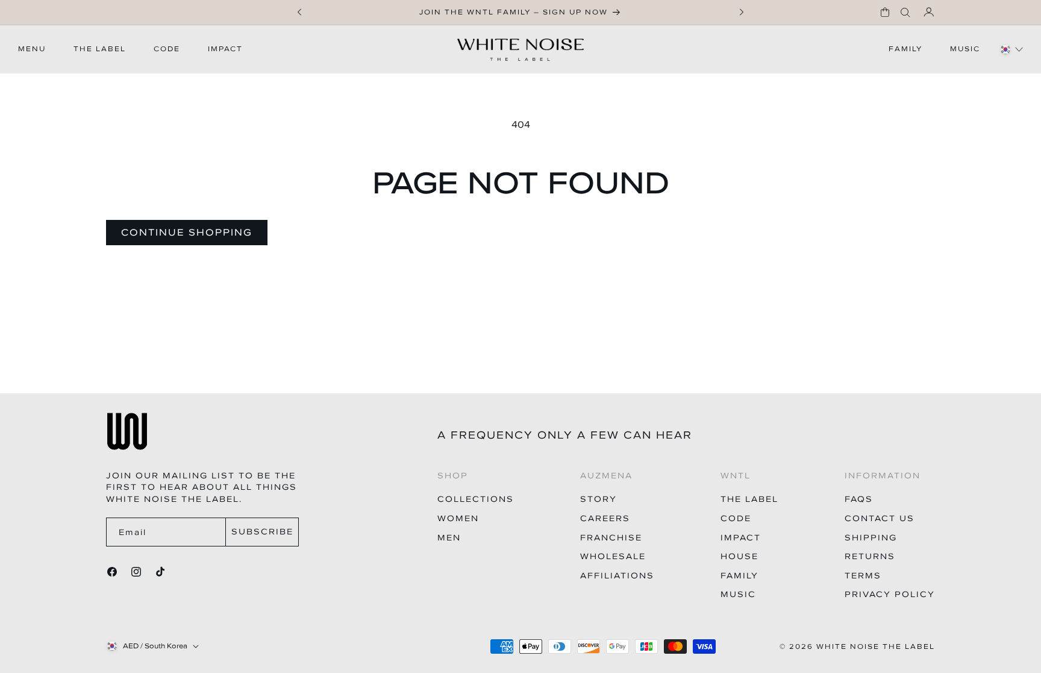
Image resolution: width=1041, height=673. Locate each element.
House (739, 556)
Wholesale (613, 556)
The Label (749, 499)
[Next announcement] (741, 12)
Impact (741, 537)
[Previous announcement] (299, 12)
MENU (32, 48)
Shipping (871, 537)
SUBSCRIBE (262, 531)
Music (738, 594)
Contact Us (879, 518)
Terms (863, 575)
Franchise (611, 537)
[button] (885, 12)
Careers (605, 518)
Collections (475, 499)
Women (458, 518)
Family (739, 575)
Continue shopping (186, 232)
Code (736, 518)
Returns (870, 556)
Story (598, 499)
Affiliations (617, 575)
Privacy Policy (890, 594)
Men (449, 537)
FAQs (859, 499)
